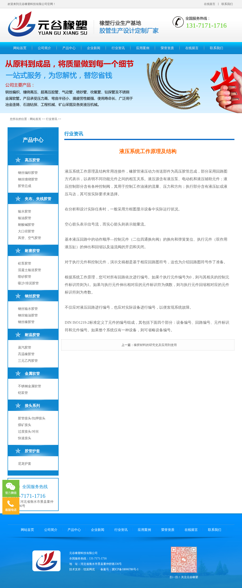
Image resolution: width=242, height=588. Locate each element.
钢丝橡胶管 (26, 322)
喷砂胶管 (24, 276)
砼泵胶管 (24, 263)
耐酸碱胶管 (26, 224)
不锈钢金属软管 (29, 386)
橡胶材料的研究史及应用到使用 (155, 345)
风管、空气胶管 (29, 238)
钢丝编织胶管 (28, 173)
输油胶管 (24, 218)
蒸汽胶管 (24, 347)
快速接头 (24, 438)
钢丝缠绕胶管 (28, 179)
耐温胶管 (32, 335)
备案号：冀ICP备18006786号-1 (119, 569)
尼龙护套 (24, 463)
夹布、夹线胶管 (38, 199)
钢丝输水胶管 (28, 309)
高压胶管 (32, 160)
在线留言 (209, 4)
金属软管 (32, 373)
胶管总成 (24, 186)
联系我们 (227, 4)
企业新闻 (93, 48)
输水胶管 (24, 211)
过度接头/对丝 (28, 431)
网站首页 (19, 48)
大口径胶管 (26, 231)
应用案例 (142, 48)
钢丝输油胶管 (28, 315)
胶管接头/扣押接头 (31, 418)
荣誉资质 (167, 48)
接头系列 (32, 406)
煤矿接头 (24, 425)
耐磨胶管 (32, 251)
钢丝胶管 (32, 296)
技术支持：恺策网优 (82, 569)
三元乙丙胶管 (28, 360)
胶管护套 (32, 451)
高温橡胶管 (26, 354)
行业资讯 (118, 48)
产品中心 (69, 48)
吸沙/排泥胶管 (28, 283)
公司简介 (44, 48)
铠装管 (23, 393)
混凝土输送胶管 (29, 270)
